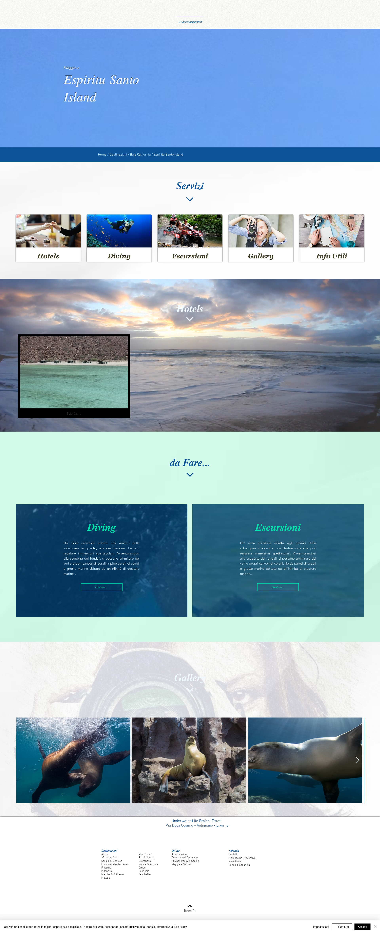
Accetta (362, 927)
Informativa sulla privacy (172, 927)
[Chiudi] (375, 927)
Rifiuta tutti (342, 927)
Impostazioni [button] (321, 927)
